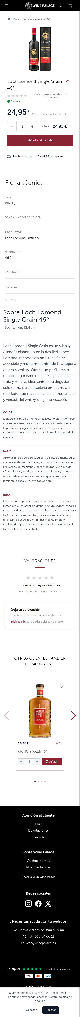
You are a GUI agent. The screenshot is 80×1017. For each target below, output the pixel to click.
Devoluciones (38, 830)
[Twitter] (48, 904)
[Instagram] (28, 904)
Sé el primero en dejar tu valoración (51, 96)
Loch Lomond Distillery (22, 238)
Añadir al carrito (41, 140)
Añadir (53, 761)
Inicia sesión (18, 621)
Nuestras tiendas (38, 867)
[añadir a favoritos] (68, 82)
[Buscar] (61, 5)
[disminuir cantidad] (21, 761)
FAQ (38, 824)
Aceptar (51, 1009)
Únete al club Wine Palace (38, 876)
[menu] (6, 5)
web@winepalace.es (41, 943)
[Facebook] (38, 904)
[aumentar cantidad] (37, 761)
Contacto (38, 837)
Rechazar (30, 1009)
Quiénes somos (38, 860)
